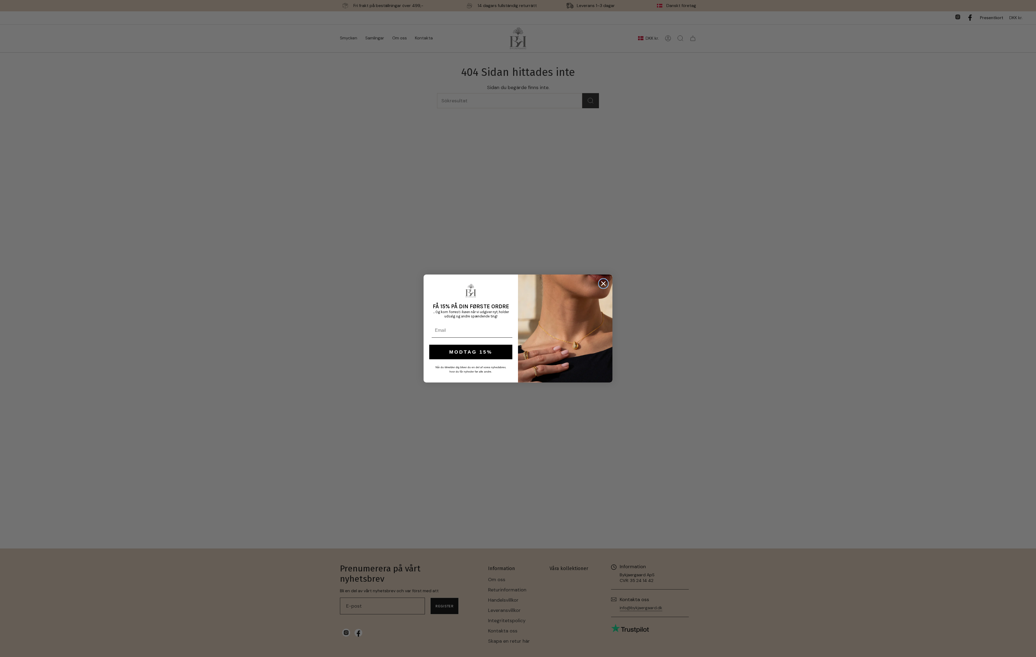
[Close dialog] (603, 283)
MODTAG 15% (470, 352)
